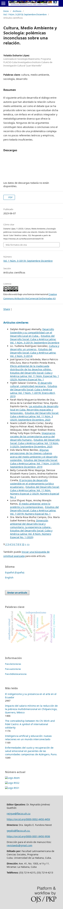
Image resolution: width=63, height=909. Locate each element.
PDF (10, 197)
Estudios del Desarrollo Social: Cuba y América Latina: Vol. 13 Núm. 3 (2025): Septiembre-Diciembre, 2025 (35, 443)
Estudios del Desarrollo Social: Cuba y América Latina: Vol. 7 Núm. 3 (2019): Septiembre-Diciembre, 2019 (35, 463)
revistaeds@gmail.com (19, 845)
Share (6, 309)
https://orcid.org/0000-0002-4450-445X (28, 819)
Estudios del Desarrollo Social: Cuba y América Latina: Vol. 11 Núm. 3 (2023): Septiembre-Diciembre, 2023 (34, 416)
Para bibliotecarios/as (16, 673)
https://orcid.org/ (16, 836)
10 (23, 544)
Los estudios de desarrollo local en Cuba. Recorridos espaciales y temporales (34, 410)
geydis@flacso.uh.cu (18, 830)
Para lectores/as (13, 663)
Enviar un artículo (17, 592)
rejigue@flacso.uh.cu (18, 813)
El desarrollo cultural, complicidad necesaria (31, 384)
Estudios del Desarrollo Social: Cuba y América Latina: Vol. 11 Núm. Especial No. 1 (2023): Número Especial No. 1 (34, 376)
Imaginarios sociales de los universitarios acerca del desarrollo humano (32, 436)
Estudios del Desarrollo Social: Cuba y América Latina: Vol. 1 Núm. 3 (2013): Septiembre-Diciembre (34, 339)
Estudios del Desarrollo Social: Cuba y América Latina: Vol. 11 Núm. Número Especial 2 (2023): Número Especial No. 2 (34, 492)
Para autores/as (13, 668)
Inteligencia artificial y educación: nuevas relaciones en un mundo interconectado (28, 737)
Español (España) (14, 572)
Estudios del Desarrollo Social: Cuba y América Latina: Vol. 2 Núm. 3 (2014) (33, 353)
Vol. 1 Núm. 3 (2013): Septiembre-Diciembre (25, 14)
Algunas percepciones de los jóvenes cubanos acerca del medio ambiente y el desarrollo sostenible (33, 455)
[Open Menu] (3, 3)
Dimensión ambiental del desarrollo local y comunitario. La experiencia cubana (30, 524)
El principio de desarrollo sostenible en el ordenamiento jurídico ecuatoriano (32, 484)
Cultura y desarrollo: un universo (34, 347)
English (9, 577)
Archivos (17, 11)
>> (28, 544)
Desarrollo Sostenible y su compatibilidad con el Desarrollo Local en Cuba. (32, 332)
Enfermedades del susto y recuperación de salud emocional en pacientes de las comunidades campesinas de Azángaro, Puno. (31, 751)
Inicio (6, 11)
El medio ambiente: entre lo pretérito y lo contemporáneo (30, 505)
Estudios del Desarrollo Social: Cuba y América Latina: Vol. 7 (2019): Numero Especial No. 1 (34, 510)
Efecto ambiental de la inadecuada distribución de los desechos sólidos (31, 367)
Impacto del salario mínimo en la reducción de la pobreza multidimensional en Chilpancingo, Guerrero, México (31, 709)
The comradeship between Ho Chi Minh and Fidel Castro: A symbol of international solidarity (30, 724)
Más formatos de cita (16, 244)
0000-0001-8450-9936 (38, 836)
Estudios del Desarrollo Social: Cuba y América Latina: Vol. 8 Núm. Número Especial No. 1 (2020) (31, 534)
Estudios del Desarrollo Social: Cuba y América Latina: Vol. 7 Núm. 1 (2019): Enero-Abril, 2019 (33, 391)
